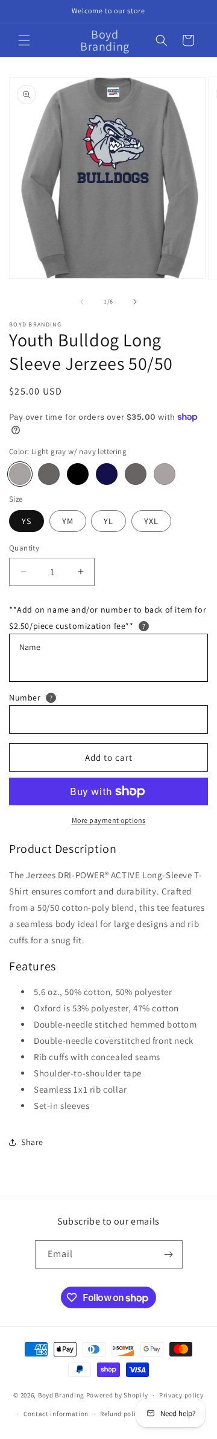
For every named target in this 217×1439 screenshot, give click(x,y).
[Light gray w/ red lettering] (164, 474)
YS (26, 521)
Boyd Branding (61, 1395)
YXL (151, 521)
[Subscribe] (169, 1254)
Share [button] (32, 1142)
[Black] (78, 474)
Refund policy (121, 1413)
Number (25, 697)
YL (108, 521)
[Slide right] (135, 302)
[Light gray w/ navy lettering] (20, 474)
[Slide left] (82, 302)
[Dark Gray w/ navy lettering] (49, 474)
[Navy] (107, 474)
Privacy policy (181, 1395)
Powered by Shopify (117, 1395)
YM (68, 521)
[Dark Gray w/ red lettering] (135, 474)
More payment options (109, 820)
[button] (24, 40)
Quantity (24, 548)
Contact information (56, 1413)
